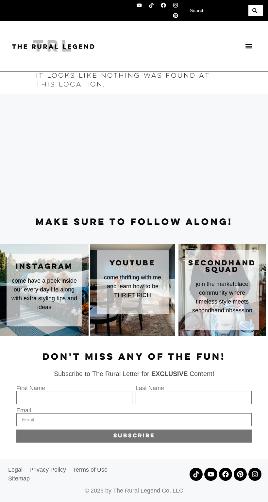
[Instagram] (175, 5)
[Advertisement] (134, 155)
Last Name (150, 388)
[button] (248, 45)
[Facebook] (163, 5)
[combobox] (217, 10)
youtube (132, 263)
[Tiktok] (151, 5)
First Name (30, 388)
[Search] (255, 10)
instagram (44, 266)
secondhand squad (222, 266)
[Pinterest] (175, 15)
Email (23, 410)
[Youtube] (139, 5)
